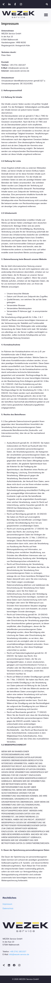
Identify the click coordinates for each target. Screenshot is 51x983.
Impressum (7, 904)
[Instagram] (21, 4)
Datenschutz (8, 908)
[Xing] (4, 4)
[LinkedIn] (10, 4)
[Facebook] (15, 4)
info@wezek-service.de (19, 954)
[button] (47, 4)
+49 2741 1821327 (18, 951)
